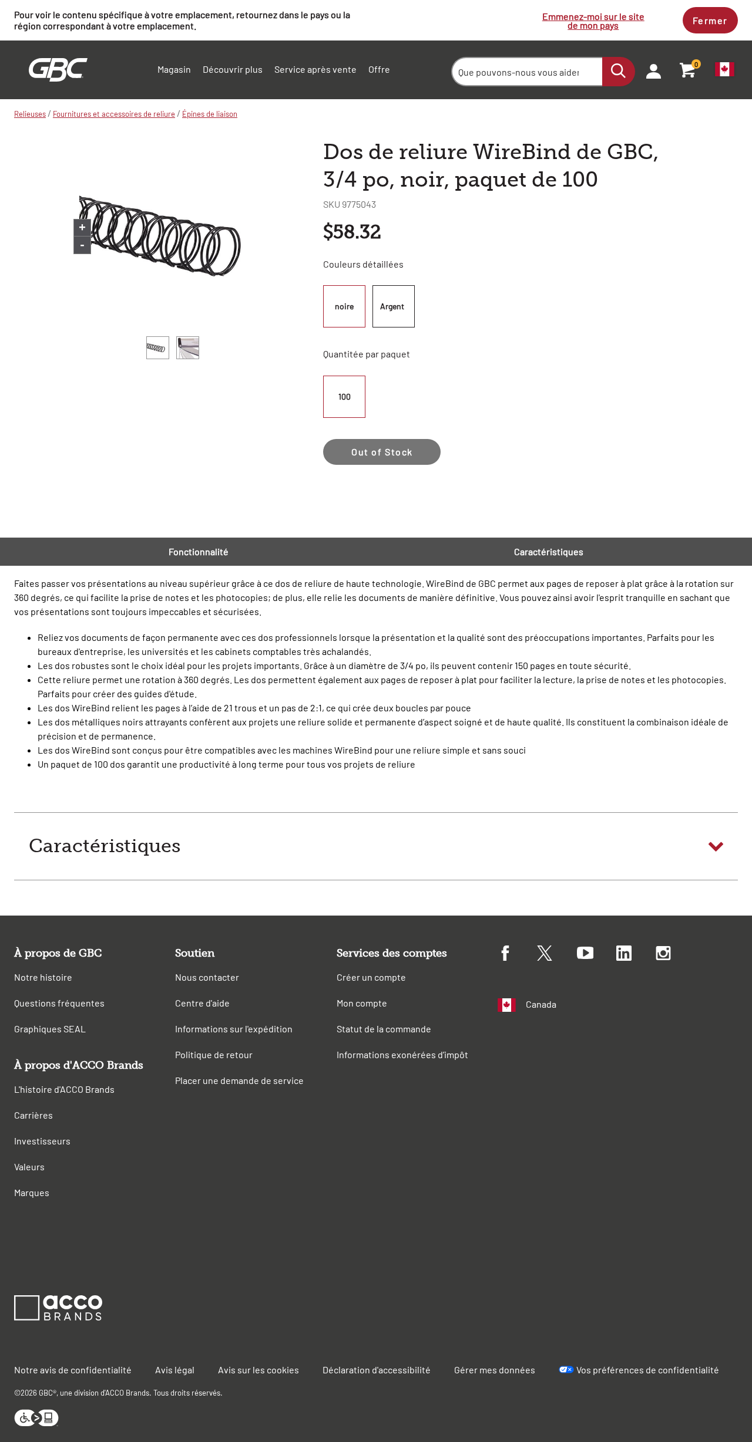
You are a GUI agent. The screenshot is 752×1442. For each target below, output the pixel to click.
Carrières (33, 1114)
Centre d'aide (202, 1002)
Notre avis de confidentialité (73, 1369)
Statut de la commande (384, 1028)
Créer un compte (371, 976)
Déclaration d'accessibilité (377, 1369)
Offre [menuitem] (379, 69)
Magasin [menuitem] (174, 69)
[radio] (346, 306)
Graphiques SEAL (50, 1028)
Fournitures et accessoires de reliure (114, 114)
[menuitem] (650, 69)
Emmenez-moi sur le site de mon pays (593, 21)
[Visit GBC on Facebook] (517, 954)
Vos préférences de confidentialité (647, 1369)
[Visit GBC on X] (556, 954)
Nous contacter (207, 976)
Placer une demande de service (239, 1080)
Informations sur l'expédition (234, 1028)
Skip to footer (3, 3)
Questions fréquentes (59, 1002)
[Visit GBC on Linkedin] (636, 954)
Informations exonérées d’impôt (402, 1054)
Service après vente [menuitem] (315, 69)
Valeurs (29, 1166)
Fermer (710, 20)
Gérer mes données (494, 1369)
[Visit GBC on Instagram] (675, 954)
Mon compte (362, 1002)
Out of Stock (382, 451)
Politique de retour (214, 1054)
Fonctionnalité (199, 551)
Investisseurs (42, 1140)
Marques (31, 1192)
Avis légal (174, 1369)
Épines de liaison (209, 114)
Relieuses (30, 114)
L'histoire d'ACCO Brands (64, 1089)
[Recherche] (618, 71)
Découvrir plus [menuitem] (233, 69)
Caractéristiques (548, 551)
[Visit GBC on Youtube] (596, 955)
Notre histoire (43, 976)
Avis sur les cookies (258, 1369)
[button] (376, 846)
